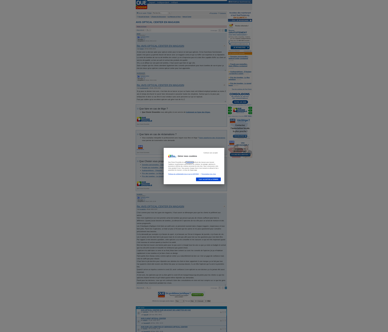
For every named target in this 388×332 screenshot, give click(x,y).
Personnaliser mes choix (208, 174)
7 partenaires (189, 162)
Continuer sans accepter (210, 153)
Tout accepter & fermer (208, 179)
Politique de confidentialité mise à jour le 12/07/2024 (183, 174)
